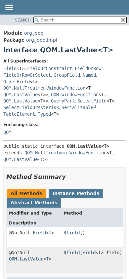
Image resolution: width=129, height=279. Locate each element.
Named (89, 75)
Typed (44, 114)
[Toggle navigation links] (9, 8)
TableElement (19, 114)
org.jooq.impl (41, 40)
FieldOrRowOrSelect (27, 75)
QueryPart (63, 100)
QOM (7, 132)
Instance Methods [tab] (76, 193)
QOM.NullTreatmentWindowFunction (44, 88)
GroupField (67, 75)
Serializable (77, 107)
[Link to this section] (70, 176)
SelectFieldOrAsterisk (31, 107)
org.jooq (34, 33)
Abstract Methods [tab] (34, 202)
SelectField (92, 100)
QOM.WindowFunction (75, 94)
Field (10, 68)
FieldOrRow (88, 68)
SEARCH (23, 20)
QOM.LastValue (20, 94)
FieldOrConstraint (49, 68)
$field (72, 232)
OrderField (16, 81)
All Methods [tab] (26, 193)
